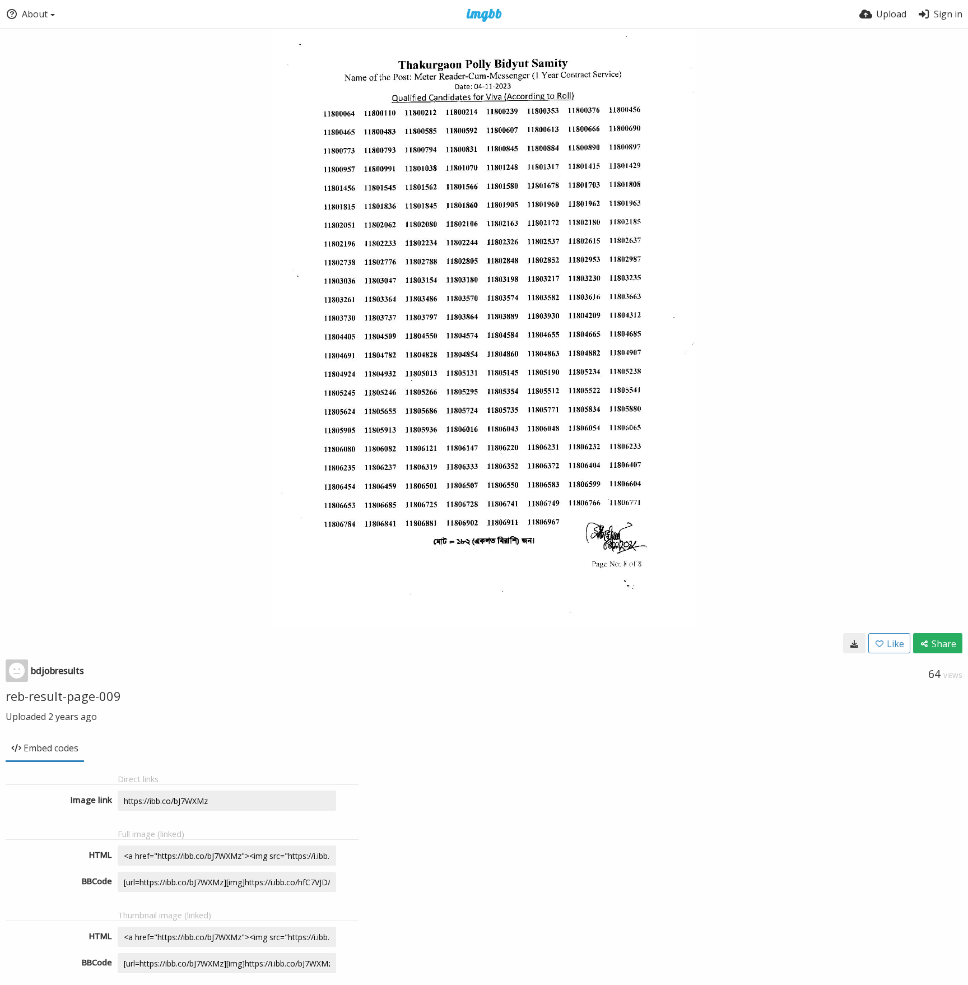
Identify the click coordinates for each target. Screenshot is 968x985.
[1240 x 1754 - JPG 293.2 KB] (854, 643)
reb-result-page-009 (63, 695)
